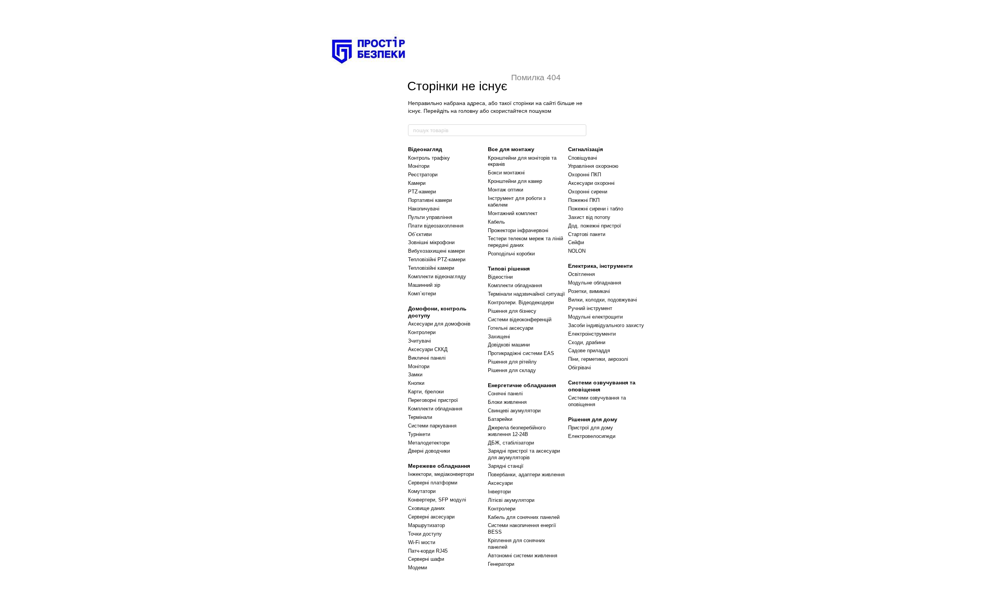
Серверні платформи (432, 483)
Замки (415, 374)
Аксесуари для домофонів (439, 324)
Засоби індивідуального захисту (606, 325)
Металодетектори (429, 443)
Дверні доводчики (429, 451)
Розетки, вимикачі (589, 291)
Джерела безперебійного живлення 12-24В (517, 431)
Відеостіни (500, 277)
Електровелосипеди (591, 436)
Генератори (501, 564)
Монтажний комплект (512, 213)
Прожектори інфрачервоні (518, 230)
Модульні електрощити (595, 317)
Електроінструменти (592, 334)
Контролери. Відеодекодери (521, 302)
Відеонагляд (425, 149)
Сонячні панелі (505, 393)
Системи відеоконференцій (519, 319)
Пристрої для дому (590, 428)
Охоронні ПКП (584, 174)
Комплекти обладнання (435, 409)
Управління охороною (593, 166)
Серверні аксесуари (431, 517)
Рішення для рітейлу (512, 362)
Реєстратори (422, 174)
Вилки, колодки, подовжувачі (602, 300)
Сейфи (576, 242)
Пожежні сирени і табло (595, 209)
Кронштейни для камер (515, 181)
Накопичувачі (423, 209)
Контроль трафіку (429, 158)
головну (468, 111)
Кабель (496, 222)
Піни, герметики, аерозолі (598, 359)
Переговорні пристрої (433, 400)
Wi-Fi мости (421, 542)
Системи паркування (432, 426)
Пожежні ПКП (583, 200)
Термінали (420, 417)
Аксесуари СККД (428, 349)
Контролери (422, 332)
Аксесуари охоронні (591, 183)
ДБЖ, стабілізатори (511, 443)
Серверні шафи (426, 559)
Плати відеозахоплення (435, 226)
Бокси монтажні (506, 173)
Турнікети (419, 434)
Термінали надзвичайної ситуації (526, 294)
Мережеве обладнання (439, 466)
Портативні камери (430, 200)
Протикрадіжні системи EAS (521, 353)
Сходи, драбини (586, 342)
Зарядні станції (506, 466)
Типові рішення (509, 268)
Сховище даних (426, 508)
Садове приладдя (589, 350)
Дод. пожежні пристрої (594, 226)
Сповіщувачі (582, 158)
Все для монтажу (511, 149)
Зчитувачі (419, 341)
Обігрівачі (579, 367)
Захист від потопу (589, 217)
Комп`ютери (422, 293)
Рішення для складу (512, 370)
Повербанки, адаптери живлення (526, 474)
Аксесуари (500, 483)
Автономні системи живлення (522, 555)
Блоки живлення (507, 402)
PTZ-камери (422, 192)
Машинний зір (424, 285)
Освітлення (581, 274)
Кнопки (416, 383)
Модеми (417, 567)
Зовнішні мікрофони (431, 242)
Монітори (418, 166)
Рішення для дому (592, 419)
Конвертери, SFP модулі (437, 500)
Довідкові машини (509, 345)
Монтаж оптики (505, 190)
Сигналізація (585, 149)
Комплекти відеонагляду (437, 276)
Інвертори (499, 492)
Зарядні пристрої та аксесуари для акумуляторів (524, 454)
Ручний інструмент (590, 308)
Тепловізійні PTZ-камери (436, 259)
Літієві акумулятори (511, 500)
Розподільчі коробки (511, 254)
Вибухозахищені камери (436, 251)
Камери (416, 183)
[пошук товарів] (580, 130)
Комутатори (422, 491)
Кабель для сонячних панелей (524, 517)
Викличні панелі (427, 358)
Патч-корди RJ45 (428, 551)
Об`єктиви (420, 234)
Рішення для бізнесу (512, 311)
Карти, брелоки (426, 392)
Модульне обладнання (594, 283)
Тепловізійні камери (431, 268)
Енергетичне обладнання (522, 385)
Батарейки (500, 419)
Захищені (499, 336)
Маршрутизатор (426, 525)
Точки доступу (425, 534)
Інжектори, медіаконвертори (441, 474)
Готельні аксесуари (510, 328)
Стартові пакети (586, 234)
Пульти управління (430, 217)
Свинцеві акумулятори (514, 411)
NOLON (577, 251)
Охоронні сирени (587, 192)
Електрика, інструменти (600, 266)
